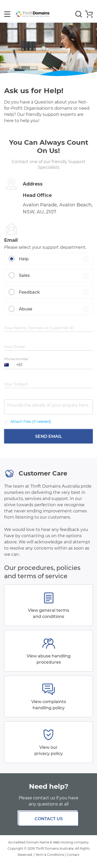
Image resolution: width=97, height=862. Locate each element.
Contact (73, 855)
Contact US (49, 818)
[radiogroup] (48, 284)
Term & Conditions (49, 855)
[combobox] (7, 364)
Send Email (48, 436)
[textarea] (48, 406)
